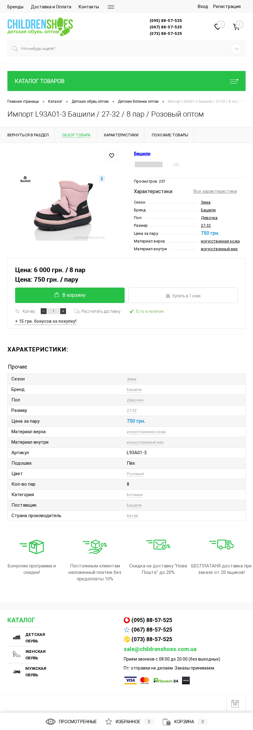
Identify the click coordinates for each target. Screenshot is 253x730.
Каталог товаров (39, 81)
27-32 (206, 225)
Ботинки (135, 494)
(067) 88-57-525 (151, 629)
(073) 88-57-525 (151, 639)
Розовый (135, 473)
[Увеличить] (63, 208)
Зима (205, 202)
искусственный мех (219, 249)
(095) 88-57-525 (151, 620)
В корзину (73, 295)
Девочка (209, 217)
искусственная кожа (220, 241)
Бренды (15, 6)
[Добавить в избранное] (111, 155)
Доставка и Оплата (51, 6)
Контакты (89, 6)
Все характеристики (215, 191)
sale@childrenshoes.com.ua (160, 649)
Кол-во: (29, 311)
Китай (132, 515)
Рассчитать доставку (100, 311)
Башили (208, 210)
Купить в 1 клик (186, 295)
